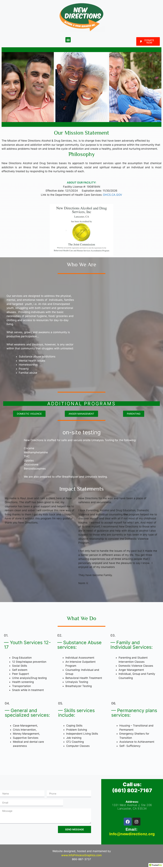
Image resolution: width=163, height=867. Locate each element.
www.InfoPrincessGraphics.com (81, 855)
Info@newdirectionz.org (132, 834)
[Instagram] (136, 822)
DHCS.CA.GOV (112, 194)
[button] (68, 39)
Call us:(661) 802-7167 (132, 787)
